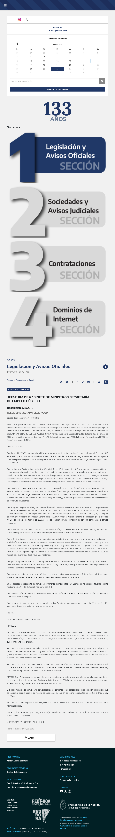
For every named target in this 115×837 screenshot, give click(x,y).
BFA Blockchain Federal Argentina (22, 787)
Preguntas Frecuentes (69, 780)
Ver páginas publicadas (18, 390)
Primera (10, 380)
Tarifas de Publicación (17, 772)
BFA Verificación (67, 764)
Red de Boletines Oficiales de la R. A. (23, 783)
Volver (12, 359)
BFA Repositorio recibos (70, 760)
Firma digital (65, 769)
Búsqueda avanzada (57, 89)
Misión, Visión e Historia (17, 760)
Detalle (31, 380)
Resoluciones (21, 380)
